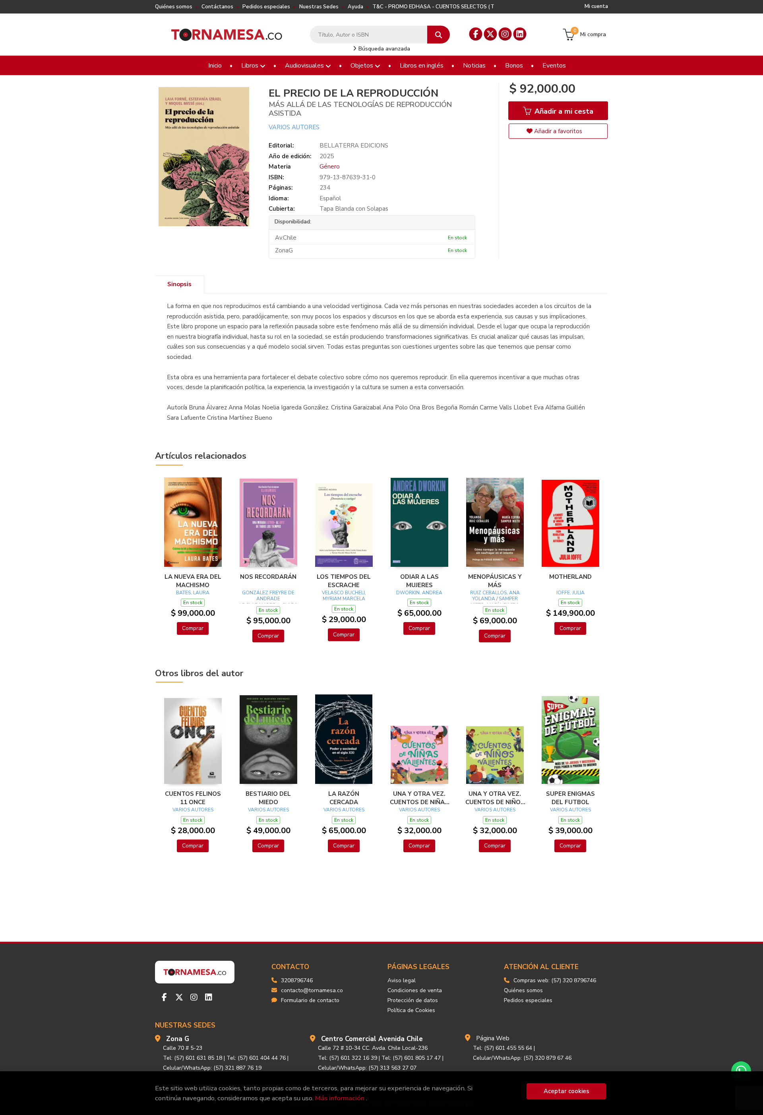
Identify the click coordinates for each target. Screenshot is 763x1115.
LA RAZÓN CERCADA (343, 798)
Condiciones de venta (414, 990)
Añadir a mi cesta (563, 111)
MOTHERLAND (570, 577)
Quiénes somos (173, 6)
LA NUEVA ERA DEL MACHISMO (193, 581)
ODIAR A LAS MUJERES (419, 581)
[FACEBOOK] (475, 34)
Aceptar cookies (566, 1091)
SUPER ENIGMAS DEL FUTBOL (570, 798)
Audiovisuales (305, 65)
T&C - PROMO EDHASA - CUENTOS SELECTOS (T (433, 6)
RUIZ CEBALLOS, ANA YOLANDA (495, 595)
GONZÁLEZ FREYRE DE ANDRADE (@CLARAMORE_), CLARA (268, 598)
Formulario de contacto (310, 1000)
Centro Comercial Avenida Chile (372, 1038)
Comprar (192, 628)
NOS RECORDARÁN (268, 577)
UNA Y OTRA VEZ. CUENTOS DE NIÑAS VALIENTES (419, 798)
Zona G (177, 1038)
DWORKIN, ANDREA (419, 592)
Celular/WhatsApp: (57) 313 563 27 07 (367, 1068)
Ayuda (355, 6)
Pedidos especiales (266, 6)
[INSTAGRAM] (505, 34)
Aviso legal (401, 980)
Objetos (363, 65)
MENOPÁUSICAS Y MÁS (495, 581)
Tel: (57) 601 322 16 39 (347, 1058)
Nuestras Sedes (319, 6)
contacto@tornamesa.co (312, 990)
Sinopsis (179, 284)
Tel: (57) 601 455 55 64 (502, 1048)
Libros (250, 65)
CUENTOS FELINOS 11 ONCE (193, 798)
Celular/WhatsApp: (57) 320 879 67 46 (522, 1058)
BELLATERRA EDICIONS (354, 145)
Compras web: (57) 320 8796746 (554, 980)
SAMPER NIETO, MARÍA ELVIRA (495, 601)
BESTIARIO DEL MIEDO (268, 798)
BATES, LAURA (192, 592)
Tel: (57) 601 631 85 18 (192, 1058)
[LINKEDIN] (520, 34)
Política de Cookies (411, 1010)
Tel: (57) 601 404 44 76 (256, 1058)
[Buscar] (438, 35)
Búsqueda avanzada (383, 49)
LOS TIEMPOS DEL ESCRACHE (344, 581)
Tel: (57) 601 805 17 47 (411, 1058)
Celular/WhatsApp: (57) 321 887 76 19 (212, 1068)
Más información (339, 1098)
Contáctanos (217, 6)
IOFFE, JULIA (570, 592)
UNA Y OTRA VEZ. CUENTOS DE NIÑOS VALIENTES (495, 798)
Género (330, 167)
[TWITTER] (490, 34)
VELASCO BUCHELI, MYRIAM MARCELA (344, 595)
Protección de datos (412, 1000)
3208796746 (297, 980)
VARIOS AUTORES (294, 127)
